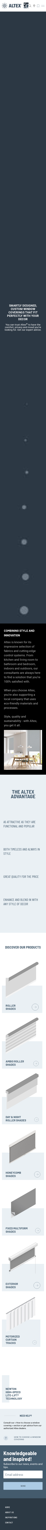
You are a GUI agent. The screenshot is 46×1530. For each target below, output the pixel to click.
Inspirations (11, 1517)
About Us (9, 1512)
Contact (9, 1522)
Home (7, 1507)
